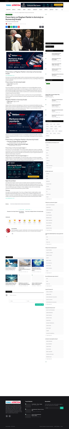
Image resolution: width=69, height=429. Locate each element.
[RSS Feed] (12, 234)
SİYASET (19, 9)
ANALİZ (29, 9)
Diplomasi (60, 131)
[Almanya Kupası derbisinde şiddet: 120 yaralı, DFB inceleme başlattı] (48, 111)
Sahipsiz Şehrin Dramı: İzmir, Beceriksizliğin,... (56, 59)
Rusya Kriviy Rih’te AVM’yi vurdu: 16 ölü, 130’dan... (57, 116)
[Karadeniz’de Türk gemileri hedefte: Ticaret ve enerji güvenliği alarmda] (48, 106)
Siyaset (47, 124)
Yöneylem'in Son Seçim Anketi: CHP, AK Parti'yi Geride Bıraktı (15, 212)
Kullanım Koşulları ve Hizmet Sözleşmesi (46, 426)
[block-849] (42, 5)
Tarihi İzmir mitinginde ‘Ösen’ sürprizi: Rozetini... (56, 69)
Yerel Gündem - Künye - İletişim (37, 404)
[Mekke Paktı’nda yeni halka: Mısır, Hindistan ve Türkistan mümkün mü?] (54, 87)
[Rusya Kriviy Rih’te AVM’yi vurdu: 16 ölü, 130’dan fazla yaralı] (48, 117)
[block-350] (54, 14)
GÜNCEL (13, 9)
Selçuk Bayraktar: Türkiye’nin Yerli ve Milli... (38, 410)
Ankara (60, 126)
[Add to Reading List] (43, 27)
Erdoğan (51, 126)
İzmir (51, 124)
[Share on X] (9, 27)
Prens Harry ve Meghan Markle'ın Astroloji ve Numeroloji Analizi (20, 203)
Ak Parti (58, 133)
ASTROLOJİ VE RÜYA (11, 12)
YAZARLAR (35, 9)
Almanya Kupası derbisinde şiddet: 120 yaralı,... (57, 110)
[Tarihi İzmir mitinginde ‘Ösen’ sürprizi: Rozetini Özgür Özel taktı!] (48, 70)
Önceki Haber (21, 209)
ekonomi (56, 128)
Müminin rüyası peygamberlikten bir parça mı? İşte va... (25, 269)
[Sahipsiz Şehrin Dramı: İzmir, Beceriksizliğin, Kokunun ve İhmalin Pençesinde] (48, 60)
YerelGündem (48, 131)
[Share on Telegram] (16, 27)
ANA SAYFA (8, 9)
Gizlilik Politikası (57, 426)
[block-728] (24, 61)
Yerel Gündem (14, 228)
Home (6, 12)
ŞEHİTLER (51, 9)
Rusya (56, 126)
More (56, 9)
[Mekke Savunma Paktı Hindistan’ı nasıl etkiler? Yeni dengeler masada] (48, 101)
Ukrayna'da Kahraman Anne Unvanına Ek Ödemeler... (56, 54)
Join (61, 407)
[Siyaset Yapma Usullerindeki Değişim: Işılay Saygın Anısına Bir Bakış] (48, 65)
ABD (50, 133)
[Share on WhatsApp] (11, 27)
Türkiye (47, 126)
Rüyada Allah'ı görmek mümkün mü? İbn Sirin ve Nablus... (36, 269)
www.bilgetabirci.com (10, 75)
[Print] (40, 27)
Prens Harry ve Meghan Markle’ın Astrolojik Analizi (34, 211)
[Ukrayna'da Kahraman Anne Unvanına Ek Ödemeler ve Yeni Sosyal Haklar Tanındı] (48, 55)
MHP (53, 131)
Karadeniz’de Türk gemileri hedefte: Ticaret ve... (56, 105)
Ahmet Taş (46, 97)
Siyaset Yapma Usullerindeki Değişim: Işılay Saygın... (56, 64)
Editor (32, 405)
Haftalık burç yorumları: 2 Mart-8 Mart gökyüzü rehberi (24, 284)
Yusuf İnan (53, 112)
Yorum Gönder (38, 304)
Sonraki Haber (27, 209)
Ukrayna (58, 124)
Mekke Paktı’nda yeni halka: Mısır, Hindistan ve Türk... (52, 95)
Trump (47, 133)
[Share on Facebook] (7, 27)
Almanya (47, 135)
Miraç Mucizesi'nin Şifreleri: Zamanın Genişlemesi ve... (11, 268)
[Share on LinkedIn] (14, 27)
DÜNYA (46, 9)
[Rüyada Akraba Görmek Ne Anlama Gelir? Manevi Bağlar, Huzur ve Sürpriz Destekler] (48, 75)
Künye (62, 426)
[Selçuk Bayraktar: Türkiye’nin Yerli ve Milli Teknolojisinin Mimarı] (28, 411)
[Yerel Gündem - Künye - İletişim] (28, 406)
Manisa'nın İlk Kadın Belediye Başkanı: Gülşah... (36, 415)
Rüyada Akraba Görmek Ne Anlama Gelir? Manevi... (57, 75)
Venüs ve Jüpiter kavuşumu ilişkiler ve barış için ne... (37, 284)
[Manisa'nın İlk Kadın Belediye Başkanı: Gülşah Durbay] (28, 416)
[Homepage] (13, 5)
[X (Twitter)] (7, 416)
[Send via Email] (19, 27)
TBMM (47, 128)
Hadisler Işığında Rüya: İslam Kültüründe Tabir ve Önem (11, 284)
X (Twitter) (49, 46)
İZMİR (24, 9)
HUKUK (40, 9)
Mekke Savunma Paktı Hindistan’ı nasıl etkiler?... (57, 100)
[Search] (62, 9)
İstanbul (51, 128)
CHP (54, 124)
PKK (56, 131)
